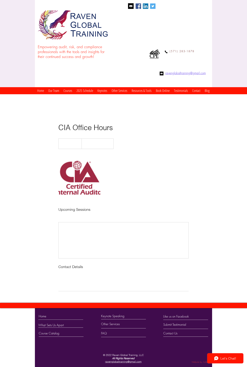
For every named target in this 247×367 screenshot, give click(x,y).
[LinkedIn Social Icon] (145, 6)
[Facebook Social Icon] (138, 6)
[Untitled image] (79, 178)
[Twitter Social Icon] (153, 6)
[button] (53, 90)
